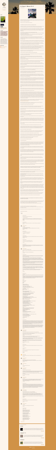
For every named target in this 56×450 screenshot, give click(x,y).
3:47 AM (23, 220)
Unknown (24, 354)
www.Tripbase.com (3, 22)
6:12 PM (23, 242)
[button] (20, 213)
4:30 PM (23, 346)
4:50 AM (23, 328)
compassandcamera (33, 448)
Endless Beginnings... (22, 439)
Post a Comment (22, 421)
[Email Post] (21, 213)
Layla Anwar (24, 225)
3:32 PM (23, 406)
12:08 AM (24, 366)
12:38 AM (24, 271)
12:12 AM (24, 375)
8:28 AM (23, 229)
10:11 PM (24, 356)
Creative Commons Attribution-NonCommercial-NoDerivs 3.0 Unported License (3, 28)
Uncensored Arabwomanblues (3, 46)
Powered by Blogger (32, 447)
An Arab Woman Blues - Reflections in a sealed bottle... (31, 1)
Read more (42, 444)
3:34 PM (23, 420)
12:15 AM (24, 381)
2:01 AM (23, 397)
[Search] (44, 1)
